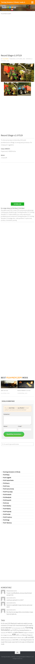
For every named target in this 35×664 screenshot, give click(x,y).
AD (32, 625)
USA (29, 637)
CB (12, 628)
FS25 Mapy (6, 475)
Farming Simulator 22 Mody (8, 656)
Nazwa (6, 426)
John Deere (18, 632)
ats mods (24, 623)
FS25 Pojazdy (7, 511)
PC (17, 637)
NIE (15, 637)
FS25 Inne (6, 503)
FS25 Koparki (7, 500)
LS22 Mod (10, 623)
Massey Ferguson (27, 635)
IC (11, 632)
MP (6, 637)
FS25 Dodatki (7, 494)
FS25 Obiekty (7, 506)
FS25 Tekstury (7, 523)
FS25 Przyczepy (8, 492)
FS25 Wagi (6, 520)
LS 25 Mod (28, 642)
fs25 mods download (19, 625)
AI (1, 628)
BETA (3, 628)
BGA (7, 628)
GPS (15, 630)
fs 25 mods (21, 642)
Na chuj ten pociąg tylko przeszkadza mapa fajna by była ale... (19, 613)
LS (21, 635)
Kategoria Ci (26, 632)
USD (32, 637)
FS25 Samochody (8, 489)
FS (13, 630)
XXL (19, 640)
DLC (24, 628)
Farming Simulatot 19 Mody (23, 656)
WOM (14, 640)
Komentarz (7, 414)
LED (17, 635)
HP (6, 632)
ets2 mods (17, 623)
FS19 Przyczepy (6, 14)
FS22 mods (8, 642)
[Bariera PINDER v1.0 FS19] (26, 384)
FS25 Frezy (6, 486)
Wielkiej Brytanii (8, 640)
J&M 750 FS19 (4, 390)
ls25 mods (28, 625)
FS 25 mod (4, 623)
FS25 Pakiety (7, 508)
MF (1, 637)
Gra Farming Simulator (23, 630)
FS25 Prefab (6, 514)
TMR (22, 637)
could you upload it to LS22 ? (15, 600)
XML (17, 640)
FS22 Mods (6, 59)
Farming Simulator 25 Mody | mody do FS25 (13, 2)
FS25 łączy (6, 483)
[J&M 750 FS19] (9, 384)
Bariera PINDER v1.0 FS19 (24, 390)
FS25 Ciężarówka (8, 480)
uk (26, 637)
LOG (20, 635)
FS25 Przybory (7, 517)
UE (24, 637)
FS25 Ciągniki (7, 477)
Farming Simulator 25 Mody (11, 472)
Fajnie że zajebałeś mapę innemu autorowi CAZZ (19, 606)
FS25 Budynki (7, 497)
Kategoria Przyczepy (7, 635)
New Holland (10, 637)
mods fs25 (14, 642)
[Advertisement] (17, 34)
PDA (19, 637)
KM (14, 634)
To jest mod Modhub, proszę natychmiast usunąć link (19, 594)
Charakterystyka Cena (18, 628)
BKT (10, 628)
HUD (9, 632)
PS (20, 637)
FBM (11, 630)
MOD (4, 637)
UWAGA (2, 640)
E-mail (20, 426)
